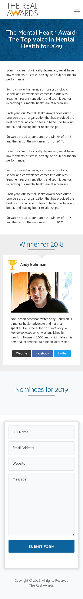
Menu (77, 9)
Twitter (62, 353)
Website (21, 353)
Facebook (42, 353)
